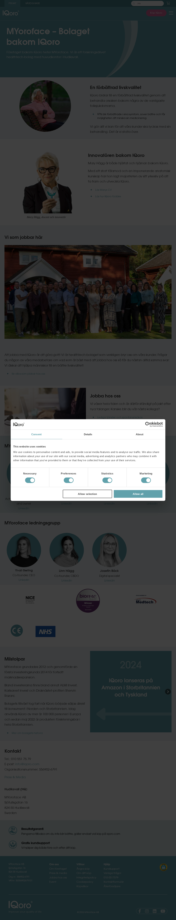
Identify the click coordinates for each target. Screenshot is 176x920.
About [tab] (139, 434)
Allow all (138, 493)
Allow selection (87, 493)
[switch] (69, 480)
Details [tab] (88, 434)
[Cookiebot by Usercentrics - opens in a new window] (148, 424)
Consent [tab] (36, 434)
